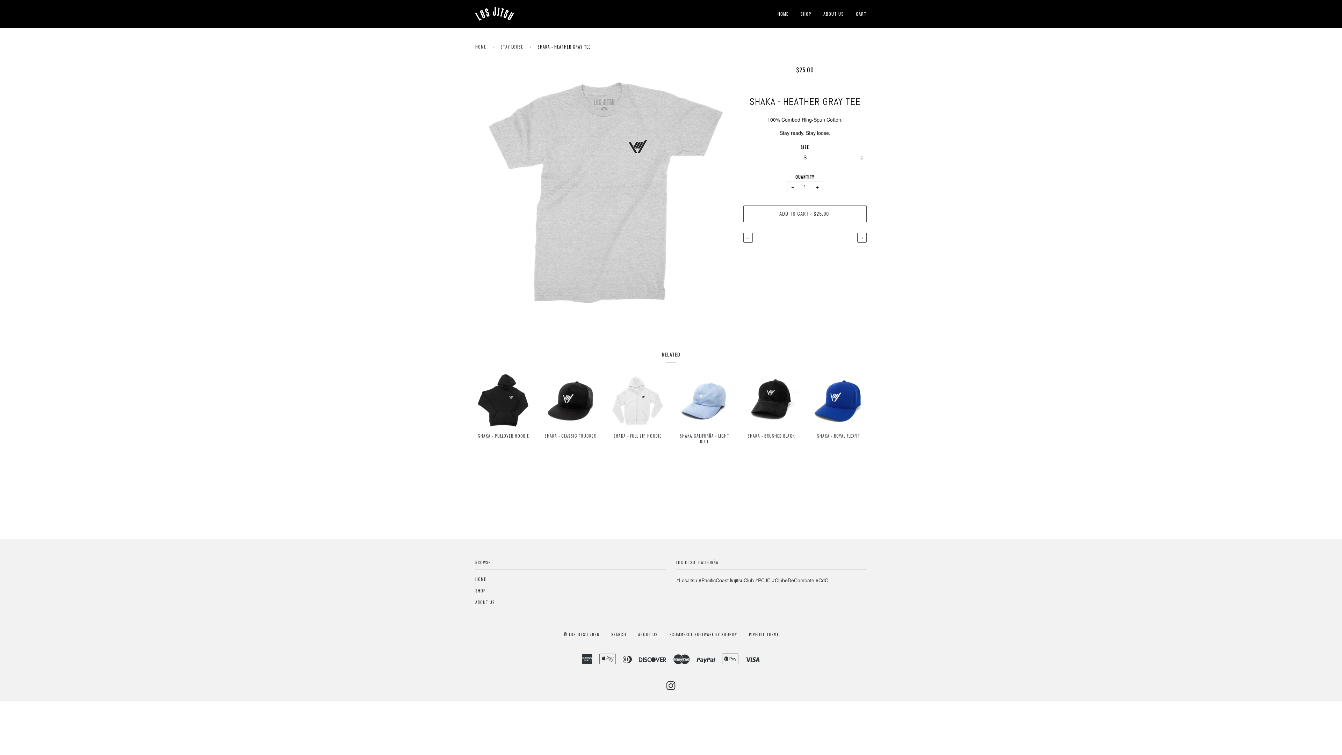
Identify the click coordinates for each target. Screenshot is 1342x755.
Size (805, 147)
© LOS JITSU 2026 (581, 634)
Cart (861, 13)
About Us (648, 634)
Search (618, 634)
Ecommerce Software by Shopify (703, 634)
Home (480, 47)
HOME (783, 13)
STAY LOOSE (511, 47)
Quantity (804, 177)
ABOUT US (833, 13)
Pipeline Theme (764, 634)
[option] (604, 192)
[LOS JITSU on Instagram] (671, 687)
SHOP (805, 13)
